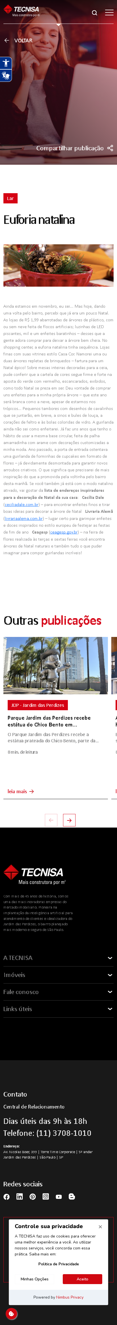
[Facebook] (6, 1196)
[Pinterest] (33, 1196)
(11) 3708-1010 (63, 1133)
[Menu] (109, 12)
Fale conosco (21, 991)
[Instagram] (46, 1196)
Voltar (23, 40)
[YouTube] (59, 1196)
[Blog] (72, 1196)
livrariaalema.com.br (24, 518)
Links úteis (17, 1008)
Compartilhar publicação (70, 148)
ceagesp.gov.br (64, 531)
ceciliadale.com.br (21, 504)
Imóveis (14, 974)
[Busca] (94, 12)
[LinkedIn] (19, 1196)
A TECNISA (17, 957)
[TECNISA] (21, 12)
